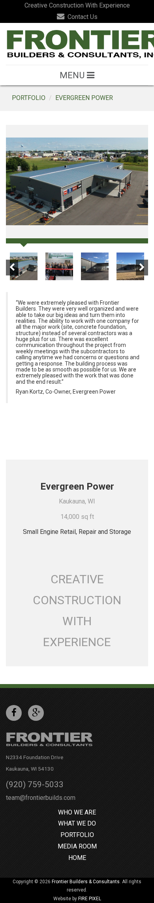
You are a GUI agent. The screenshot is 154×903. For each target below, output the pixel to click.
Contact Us (82, 17)
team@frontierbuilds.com (40, 797)
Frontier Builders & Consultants (86, 881)
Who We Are (77, 812)
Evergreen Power (84, 98)
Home (77, 858)
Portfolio (28, 98)
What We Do (77, 823)
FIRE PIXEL (89, 898)
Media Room (77, 846)
